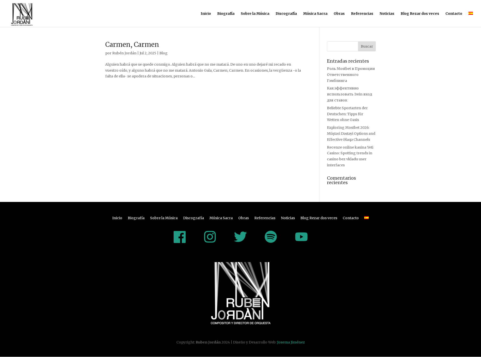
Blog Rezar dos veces (420, 14)
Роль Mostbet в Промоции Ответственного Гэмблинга (351, 74)
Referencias (362, 14)
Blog (163, 53)
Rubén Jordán (124, 53)
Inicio (206, 14)
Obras (339, 14)
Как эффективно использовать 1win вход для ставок (349, 94)
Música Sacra (315, 14)
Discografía (286, 14)
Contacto (453, 14)
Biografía (225, 14)
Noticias (387, 14)
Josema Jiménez (291, 342)
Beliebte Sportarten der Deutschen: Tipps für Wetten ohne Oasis (347, 114)
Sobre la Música (255, 14)
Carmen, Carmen (132, 44)
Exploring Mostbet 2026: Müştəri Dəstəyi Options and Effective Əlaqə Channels (351, 133)
